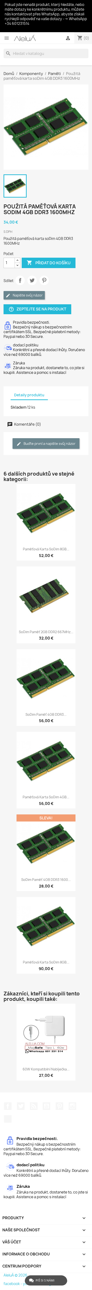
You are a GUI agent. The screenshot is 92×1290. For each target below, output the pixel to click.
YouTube (46, 1106)
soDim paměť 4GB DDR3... (46, 714)
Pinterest (44, 280)
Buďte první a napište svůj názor (49, 443)
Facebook (8, 1106)
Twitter (21, 1106)
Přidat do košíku (49, 262)
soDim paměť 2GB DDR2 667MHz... (46, 632)
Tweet (32, 280)
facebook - (13, 1283)
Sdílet (20, 280)
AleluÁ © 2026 (15, 1275)
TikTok (8, 1119)
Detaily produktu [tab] (29, 395)
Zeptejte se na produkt (37, 309)
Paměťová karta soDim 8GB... (46, 549)
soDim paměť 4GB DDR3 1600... (46, 879)
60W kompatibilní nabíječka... (46, 1069)
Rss (34, 1106)
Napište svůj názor (27, 295)
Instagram (72, 1106)
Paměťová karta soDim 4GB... (46, 797)
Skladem (18, 407)
